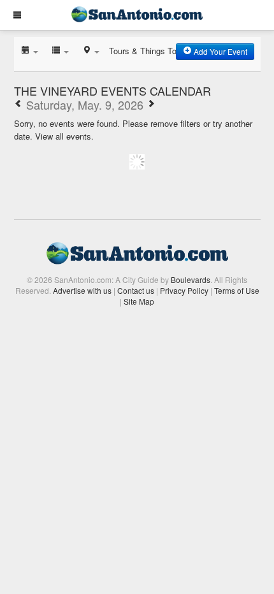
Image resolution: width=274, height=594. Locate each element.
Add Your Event (219, 51)
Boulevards (190, 279)
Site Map (139, 301)
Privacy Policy (184, 290)
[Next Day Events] (151, 104)
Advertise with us (82, 290)
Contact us (135, 290)
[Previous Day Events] (18, 104)
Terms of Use (236, 290)
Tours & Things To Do (149, 51)
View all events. (64, 136)
